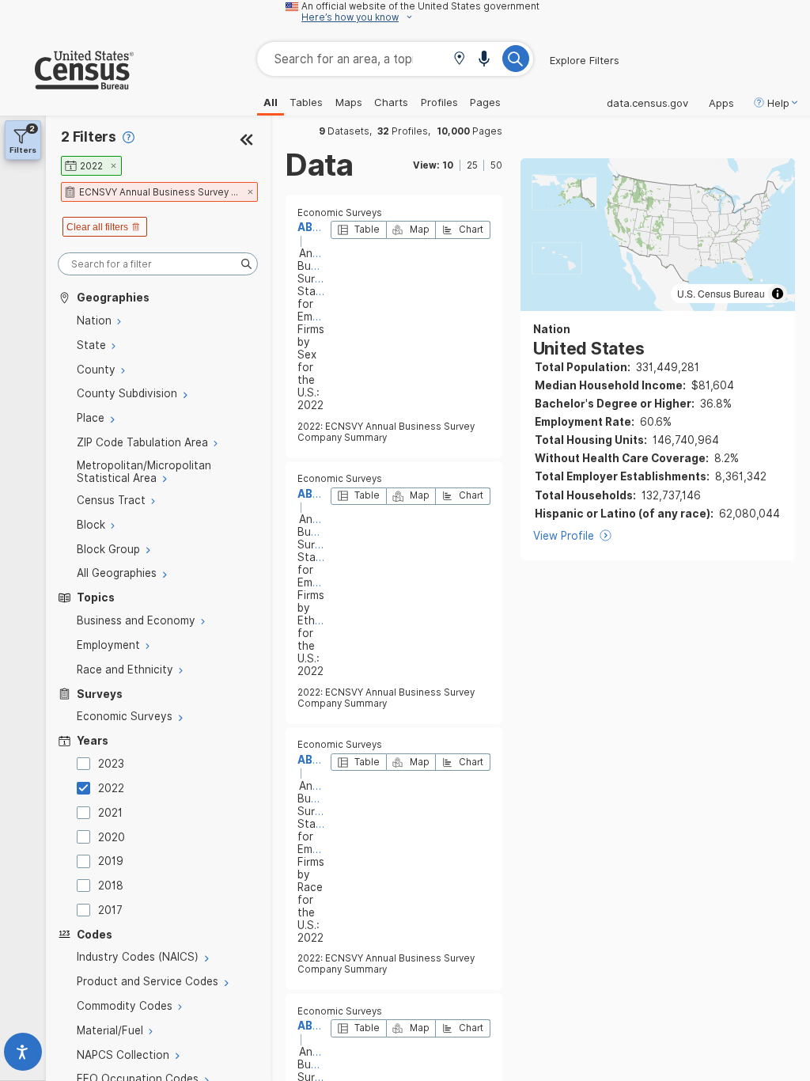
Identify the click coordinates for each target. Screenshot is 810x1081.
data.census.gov (647, 103)
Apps (721, 103)
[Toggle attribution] (777, 293)
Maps (348, 102)
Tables (306, 102)
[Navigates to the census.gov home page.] (67, 83)
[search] (158, 263)
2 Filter (88, 136)
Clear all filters (97, 227)
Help (778, 103)
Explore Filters (584, 60)
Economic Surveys (339, 212)
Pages (485, 102)
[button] (459, 60)
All (270, 102)
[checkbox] (86, 763)
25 (472, 165)
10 (447, 165)
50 (496, 165)
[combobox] (395, 59)
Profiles (439, 102)
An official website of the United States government (420, 6)
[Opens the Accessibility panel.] (23, 1055)
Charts (391, 102)
